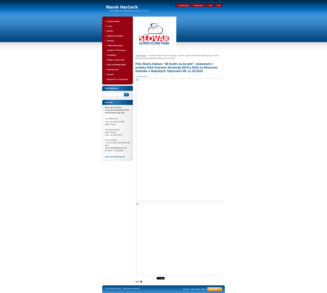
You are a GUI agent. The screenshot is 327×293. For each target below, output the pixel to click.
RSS (210, 5)
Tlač (219, 5)
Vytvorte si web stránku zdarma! (195, 289)
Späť (137, 282)
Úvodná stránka (140, 55)
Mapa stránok (199, 5)
